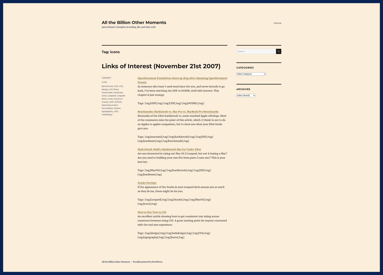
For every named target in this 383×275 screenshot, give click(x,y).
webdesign (107, 114)
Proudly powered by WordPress (147, 262)
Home (277, 23)
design (105, 89)
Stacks (117, 108)
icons (104, 95)
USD (116, 111)
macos (105, 102)
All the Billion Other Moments (134, 22)
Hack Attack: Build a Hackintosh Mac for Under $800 (169, 149)
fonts (116, 89)
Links (104, 82)
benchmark (107, 86)
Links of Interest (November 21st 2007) (161, 66)
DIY (111, 89)
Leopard (112, 95)
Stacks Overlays (147, 182)
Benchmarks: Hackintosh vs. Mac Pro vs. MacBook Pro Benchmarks (178, 111)
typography (107, 111)
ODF (111, 102)
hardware (118, 92)
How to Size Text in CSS (152, 212)
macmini (118, 99)
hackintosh (107, 92)
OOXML (118, 102)
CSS (121, 86)
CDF (116, 86)
